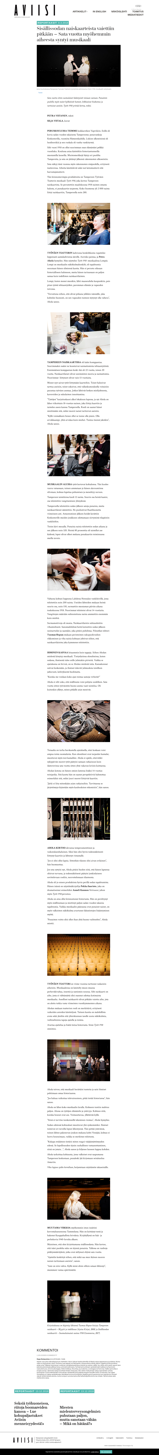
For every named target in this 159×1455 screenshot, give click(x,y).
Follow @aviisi (136, 9)
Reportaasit (47, 23)
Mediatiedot (136, 14)
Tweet (40, 93)
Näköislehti (119, 11)
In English (99, 11)
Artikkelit (79, 11)
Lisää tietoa (95, 1452)
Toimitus (138, 11)
